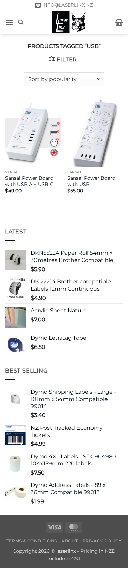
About (69, 540)
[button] (9, 22)
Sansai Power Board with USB (91, 181)
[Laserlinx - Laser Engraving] (69, 22)
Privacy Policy (102, 540)
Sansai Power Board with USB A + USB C (29, 181)
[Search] (20, 22)
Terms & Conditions (31, 540)
